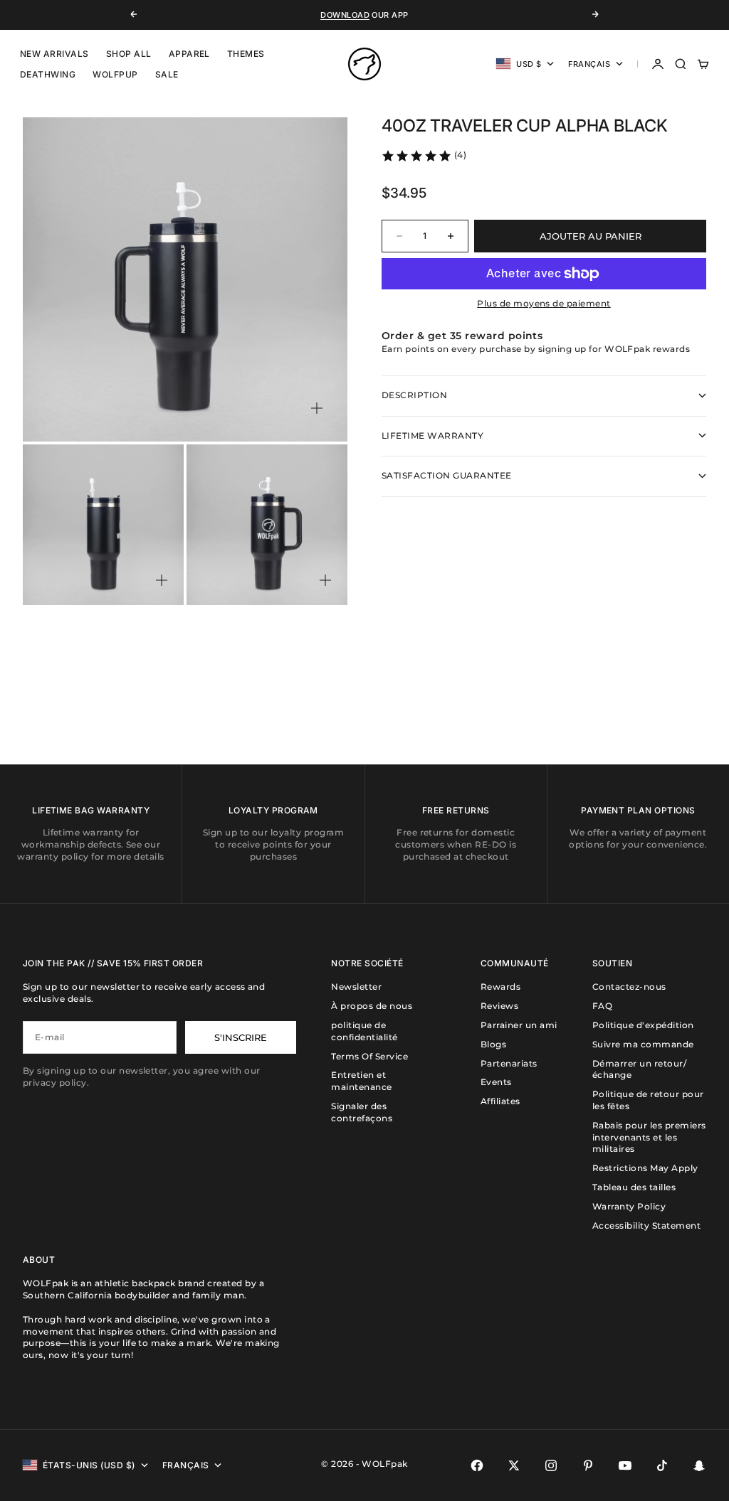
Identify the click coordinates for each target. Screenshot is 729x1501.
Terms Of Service (369, 1056)
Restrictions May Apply (645, 1168)
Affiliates (500, 1101)
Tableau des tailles (634, 1187)
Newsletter (356, 986)
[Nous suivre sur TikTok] (662, 1465)
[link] (423, 156)
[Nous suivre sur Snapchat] (699, 1465)
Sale (167, 74)
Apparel (189, 53)
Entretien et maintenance (361, 1080)
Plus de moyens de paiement (543, 303)
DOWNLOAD (344, 15)
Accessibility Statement (646, 1225)
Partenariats (509, 1063)
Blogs (493, 1044)
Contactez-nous (629, 986)
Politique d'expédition (643, 1025)
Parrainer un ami (519, 1025)
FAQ (602, 1005)
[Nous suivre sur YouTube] (625, 1465)
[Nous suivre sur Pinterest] (588, 1465)
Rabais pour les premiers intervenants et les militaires (649, 1137)
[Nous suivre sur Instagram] (551, 1465)
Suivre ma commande (643, 1044)
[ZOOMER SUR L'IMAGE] (317, 408)
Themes (246, 53)
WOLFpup (115, 74)
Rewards (500, 986)
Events (496, 1082)
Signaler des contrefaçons (361, 1112)
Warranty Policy (629, 1206)
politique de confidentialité (364, 1031)
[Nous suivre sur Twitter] (514, 1465)
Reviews (499, 1005)
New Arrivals (54, 53)
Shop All (129, 53)
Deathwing (47, 74)
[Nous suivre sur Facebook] (477, 1465)
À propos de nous (371, 1005)
